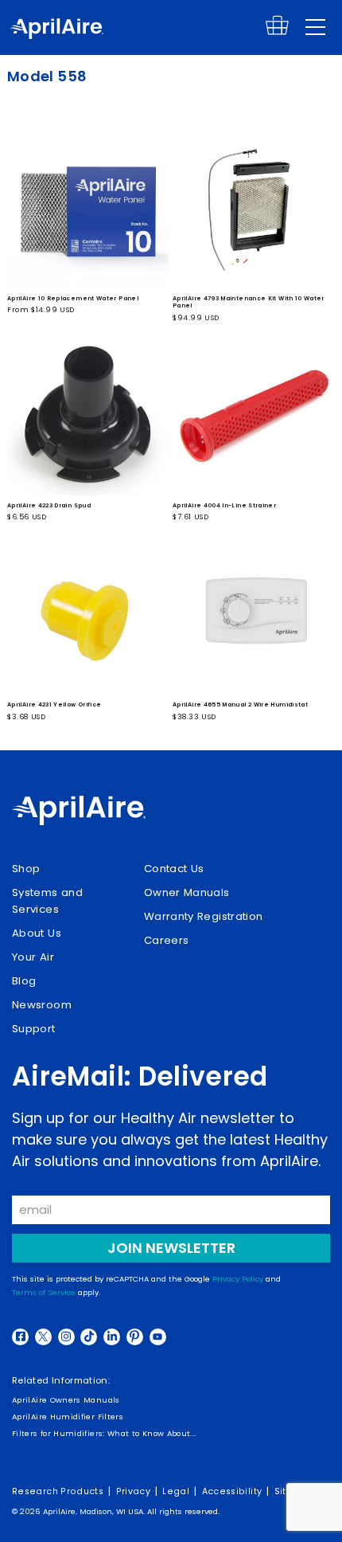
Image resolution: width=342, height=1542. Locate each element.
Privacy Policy (237, 1279)
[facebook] (20, 1337)
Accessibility (232, 1491)
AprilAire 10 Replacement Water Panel (72, 298)
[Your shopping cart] (277, 32)
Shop (26, 868)
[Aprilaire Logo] (79, 812)
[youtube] (158, 1337)
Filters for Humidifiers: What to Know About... (104, 1433)
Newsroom (42, 1004)
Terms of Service (44, 1292)
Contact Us (174, 868)
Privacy (133, 1491)
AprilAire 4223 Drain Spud (49, 505)
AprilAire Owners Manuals (66, 1400)
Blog (24, 980)
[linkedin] (111, 1337)
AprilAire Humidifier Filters (67, 1416)
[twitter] (43, 1337)
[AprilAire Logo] (56, 30)
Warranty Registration (203, 916)
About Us (36, 933)
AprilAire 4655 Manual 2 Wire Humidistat (240, 704)
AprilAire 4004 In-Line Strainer (224, 505)
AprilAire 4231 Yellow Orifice (54, 704)
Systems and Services (47, 901)
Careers (166, 940)
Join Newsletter (171, 1248)
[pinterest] (134, 1337)
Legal (175, 1491)
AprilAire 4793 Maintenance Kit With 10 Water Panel (249, 302)
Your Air (33, 957)
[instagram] (66, 1337)
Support (34, 1028)
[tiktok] (88, 1337)
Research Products (57, 1491)
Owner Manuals (187, 892)
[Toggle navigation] (315, 27)
